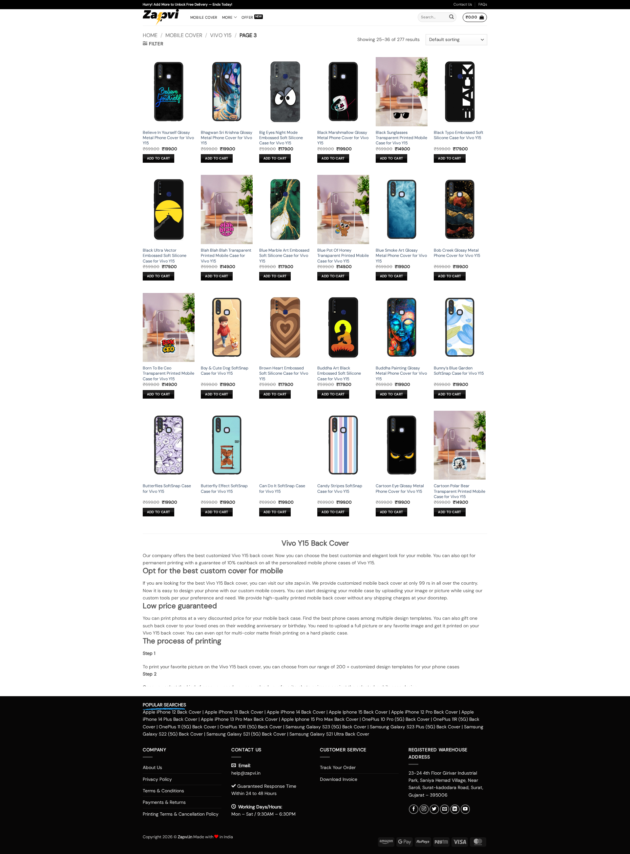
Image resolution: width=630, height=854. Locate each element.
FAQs (482, 4)
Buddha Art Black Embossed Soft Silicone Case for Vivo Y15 (339, 373)
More (227, 17)
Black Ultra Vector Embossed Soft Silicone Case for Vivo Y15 (164, 256)
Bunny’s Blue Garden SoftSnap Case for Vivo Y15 (459, 370)
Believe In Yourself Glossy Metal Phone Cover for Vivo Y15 (168, 138)
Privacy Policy (157, 779)
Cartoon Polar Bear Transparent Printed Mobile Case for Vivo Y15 (459, 491)
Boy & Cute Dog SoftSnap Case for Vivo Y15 (224, 370)
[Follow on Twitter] (434, 809)
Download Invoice (338, 779)
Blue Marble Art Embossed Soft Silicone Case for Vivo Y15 (284, 256)
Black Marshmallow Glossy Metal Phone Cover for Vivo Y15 (342, 138)
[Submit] (451, 17)
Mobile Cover (204, 17)
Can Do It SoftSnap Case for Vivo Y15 (282, 488)
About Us (152, 767)
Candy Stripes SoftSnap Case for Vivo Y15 (339, 488)
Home (150, 35)
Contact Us (462, 4)
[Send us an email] (445, 809)
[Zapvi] (161, 17)
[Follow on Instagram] (424, 809)
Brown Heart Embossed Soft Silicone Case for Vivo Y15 (283, 373)
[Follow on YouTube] (465, 809)
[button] (475, 17)
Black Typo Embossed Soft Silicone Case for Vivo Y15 (458, 135)
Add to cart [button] (158, 158)
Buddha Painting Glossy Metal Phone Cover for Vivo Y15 (401, 373)
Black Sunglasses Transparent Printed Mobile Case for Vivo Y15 (401, 138)
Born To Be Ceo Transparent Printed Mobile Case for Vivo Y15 (168, 373)
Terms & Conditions (163, 791)
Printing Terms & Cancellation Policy (181, 814)
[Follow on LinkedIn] (455, 809)
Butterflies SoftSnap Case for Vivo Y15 (167, 488)
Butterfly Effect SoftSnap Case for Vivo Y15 (224, 488)
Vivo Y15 (221, 35)
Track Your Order (338, 767)
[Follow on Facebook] (413, 809)
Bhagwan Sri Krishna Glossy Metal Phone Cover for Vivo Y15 (226, 138)
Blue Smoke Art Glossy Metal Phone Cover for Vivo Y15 (401, 256)
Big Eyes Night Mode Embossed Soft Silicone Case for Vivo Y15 (281, 138)
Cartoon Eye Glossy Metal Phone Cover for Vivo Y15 (400, 488)
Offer (247, 17)
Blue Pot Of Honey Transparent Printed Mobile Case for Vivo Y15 (343, 256)
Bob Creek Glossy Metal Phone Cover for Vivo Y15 (457, 253)
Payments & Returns (164, 802)
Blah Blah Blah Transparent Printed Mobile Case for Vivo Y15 (226, 256)
